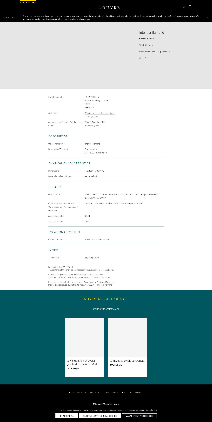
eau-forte (89, 258)
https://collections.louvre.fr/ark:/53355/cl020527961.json (85, 277)
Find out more (151, 410)
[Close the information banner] (207, 17)
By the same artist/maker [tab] (106, 309)
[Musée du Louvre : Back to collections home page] (109, 7)
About (71, 392)
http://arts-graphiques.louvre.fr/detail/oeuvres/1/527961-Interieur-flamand (80, 285)
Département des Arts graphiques (100, 113)
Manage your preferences (139, 416)
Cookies (106, 392)
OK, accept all (67, 416)
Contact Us (81, 392)
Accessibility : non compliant (132, 392)
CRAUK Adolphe (146, 38)
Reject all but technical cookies (100, 416)
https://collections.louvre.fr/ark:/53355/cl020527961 (80, 275)
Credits (115, 392)
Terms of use (94, 392)
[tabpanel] (106, 347)
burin (97, 258)
